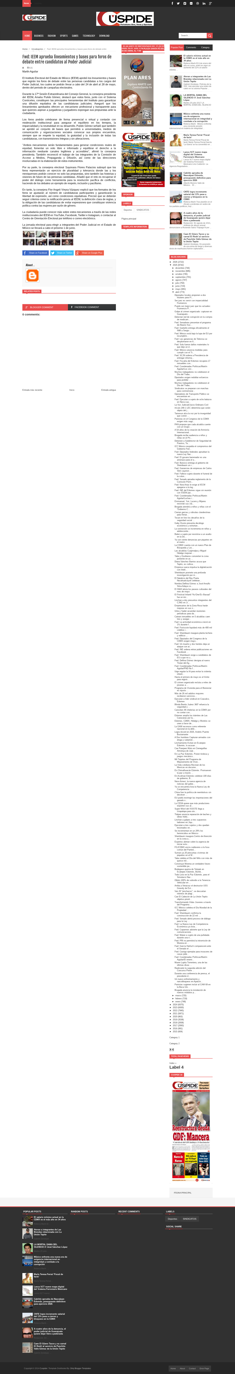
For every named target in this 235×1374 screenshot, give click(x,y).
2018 (175, 1022)
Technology (89, 35)
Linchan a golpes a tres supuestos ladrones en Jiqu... (190, 821)
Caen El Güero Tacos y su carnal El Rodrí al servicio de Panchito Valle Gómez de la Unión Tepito (50, 1346)
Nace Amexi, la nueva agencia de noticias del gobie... (190, 782)
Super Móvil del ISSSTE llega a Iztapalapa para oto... (189, 810)
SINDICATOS (143, 210)
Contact (192, 1368)
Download (104, 35)
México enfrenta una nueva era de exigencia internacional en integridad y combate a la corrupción (50, 1261)
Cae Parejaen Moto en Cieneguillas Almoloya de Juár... (191, 749)
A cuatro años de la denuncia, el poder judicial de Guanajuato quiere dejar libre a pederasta (50, 1331)
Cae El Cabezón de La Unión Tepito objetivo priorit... (191, 897)
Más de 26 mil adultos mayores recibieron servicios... (189, 694)
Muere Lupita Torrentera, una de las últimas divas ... (191, 963)
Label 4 (176, 1067)
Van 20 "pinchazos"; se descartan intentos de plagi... (190, 892)
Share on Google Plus (92, 253)
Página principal (128, 219)
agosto (178, 280)
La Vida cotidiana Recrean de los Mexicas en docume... (190, 766)
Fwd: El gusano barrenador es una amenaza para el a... (190, 458)
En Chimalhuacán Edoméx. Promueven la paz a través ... (193, 771)
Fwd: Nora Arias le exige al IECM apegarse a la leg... (190, 486)
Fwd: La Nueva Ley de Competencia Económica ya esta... (191, 925)
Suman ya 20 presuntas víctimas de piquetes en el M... (191, 854)
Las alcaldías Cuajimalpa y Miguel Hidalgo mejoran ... (190, 552)
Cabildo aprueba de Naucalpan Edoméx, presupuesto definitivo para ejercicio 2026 (50, 1301)
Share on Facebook (38, 253)
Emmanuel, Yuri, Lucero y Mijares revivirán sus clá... (190, 502)
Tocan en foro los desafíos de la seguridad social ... (189, 519)
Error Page (204, 1368)
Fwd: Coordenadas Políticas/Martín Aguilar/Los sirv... (191, 367)
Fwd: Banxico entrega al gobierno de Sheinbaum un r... (191, 464)
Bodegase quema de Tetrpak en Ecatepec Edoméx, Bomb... (189, 870)
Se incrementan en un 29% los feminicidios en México (189, 832)
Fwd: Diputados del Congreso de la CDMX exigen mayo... (191, 639)
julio (177, 283)
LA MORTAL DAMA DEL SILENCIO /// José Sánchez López (50, 1245)
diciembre (179, 268)
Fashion (52, 35)
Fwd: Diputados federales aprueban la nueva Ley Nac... (192, 453)
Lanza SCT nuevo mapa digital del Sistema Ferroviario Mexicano (50, 1287)
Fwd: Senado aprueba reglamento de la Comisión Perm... (193, 480)
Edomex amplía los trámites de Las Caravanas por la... (191, 716)
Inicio (71, 390)
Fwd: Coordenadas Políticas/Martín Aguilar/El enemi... (191, 958)
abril (177, 292)
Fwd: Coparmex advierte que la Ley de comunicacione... (192, 930)
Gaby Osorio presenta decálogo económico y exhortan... (189, 524)
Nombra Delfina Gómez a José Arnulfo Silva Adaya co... (192, 584)
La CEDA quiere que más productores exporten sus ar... (192, 804)
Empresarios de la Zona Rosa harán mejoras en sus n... (191, 606)
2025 (175, 265)
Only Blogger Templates (80, 1368)
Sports (64, 35)
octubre (178, 274)
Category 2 (174, 1043)
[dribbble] (198, 3)
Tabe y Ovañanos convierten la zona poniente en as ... (191, 557)
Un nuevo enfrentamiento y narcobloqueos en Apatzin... (189, 980)
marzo (178, 995)
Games (75, 35)
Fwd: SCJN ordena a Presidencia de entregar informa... (191, 356)
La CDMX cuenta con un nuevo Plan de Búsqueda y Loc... (193, 546)
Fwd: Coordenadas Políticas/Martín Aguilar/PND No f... (191, 667)
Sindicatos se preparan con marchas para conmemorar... (191, 389)
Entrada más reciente (32, 390)
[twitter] (178, 3)
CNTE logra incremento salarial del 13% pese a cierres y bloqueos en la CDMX (49, 1316)
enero (177, 1001)
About (182, 1368)
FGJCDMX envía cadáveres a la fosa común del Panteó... (192, 848)
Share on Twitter (64, 253)
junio (177, 286)
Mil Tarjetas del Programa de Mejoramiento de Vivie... (188, 760)
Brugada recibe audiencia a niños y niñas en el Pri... (191, 436)
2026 (175, 262)
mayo (177, 289)
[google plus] (210, 3)
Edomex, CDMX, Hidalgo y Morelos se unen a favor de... (192, 722)
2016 (175, 1028)
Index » (172, 1063)
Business (38, 35)
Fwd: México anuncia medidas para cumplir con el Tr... (191, 351)
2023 (175, 1007)
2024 (175, 1004)
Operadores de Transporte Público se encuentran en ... (192, 395)
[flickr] (191, 3)
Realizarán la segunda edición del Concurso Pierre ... (190, 969)
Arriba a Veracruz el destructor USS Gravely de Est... (191, 886)
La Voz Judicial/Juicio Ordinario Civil (191, 405)
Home (27, 35)
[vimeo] (185, 3)
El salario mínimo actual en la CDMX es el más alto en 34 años (50, 1218)
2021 (175, 1013)
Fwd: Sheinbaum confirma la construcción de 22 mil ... (188, 914)
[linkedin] (204, 3)
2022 (175, 1010)
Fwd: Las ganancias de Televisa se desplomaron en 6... (191, 340)
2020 (175, 1016)
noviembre (180, 271)
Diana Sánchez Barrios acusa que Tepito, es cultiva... (190, 562)
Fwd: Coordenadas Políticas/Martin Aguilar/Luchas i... (191, 497)
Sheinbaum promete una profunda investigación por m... (190, 573)
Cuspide (44, 1368)
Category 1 (174, 1037)
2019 (175, 1019)
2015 (175, 1031)
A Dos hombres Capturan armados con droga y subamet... (192, 738)
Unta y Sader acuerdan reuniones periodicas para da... (190, 612)
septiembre (180, 277)
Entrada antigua (108, 390)
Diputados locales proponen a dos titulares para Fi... (190, 296)
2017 (175, 1025)
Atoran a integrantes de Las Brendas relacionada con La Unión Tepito (48, 1232)
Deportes (128, 210)
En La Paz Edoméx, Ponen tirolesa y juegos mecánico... (192, 755)
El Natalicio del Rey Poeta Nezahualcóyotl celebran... (188, 579)
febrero (178, 998)
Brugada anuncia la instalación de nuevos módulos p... (190, 991)
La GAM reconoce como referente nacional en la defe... (190, 727)
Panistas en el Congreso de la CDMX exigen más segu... (192, 420)
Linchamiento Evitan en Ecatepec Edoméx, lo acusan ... (190, 744)
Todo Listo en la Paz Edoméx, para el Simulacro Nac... (192, 875)
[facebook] (172, 3)
